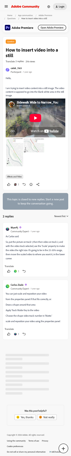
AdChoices (56, 451)
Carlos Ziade (17, 284)
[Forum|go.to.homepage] (25, 6)
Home (9, 15)
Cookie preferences (15, 446)
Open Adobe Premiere (52, 27)
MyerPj (14, 227)
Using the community (16, 440)
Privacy (45, 440)
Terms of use (33, 440)
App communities (25, 15)
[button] (6, 7)
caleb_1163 (16, 68)
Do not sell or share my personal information (26, 451)
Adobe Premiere (45, 15)
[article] (35, 249)
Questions (11, 18)
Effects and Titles (14, 176)
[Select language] (49, 6)
